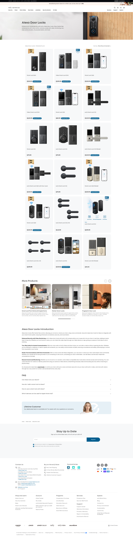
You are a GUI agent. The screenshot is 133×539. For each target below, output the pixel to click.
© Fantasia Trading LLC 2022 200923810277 (26, 532)
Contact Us (100, 503)
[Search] (114, 7)
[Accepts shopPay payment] (104, 471)
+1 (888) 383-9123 (22, 479)
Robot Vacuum (19, 498)
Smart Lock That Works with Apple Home (34, 311)
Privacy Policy (59, 444)
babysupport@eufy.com (28, 483)
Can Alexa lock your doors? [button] (30, 379)
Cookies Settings (93, 532)
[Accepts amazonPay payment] (101, 469)
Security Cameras (20, 500)
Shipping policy (49, 532)
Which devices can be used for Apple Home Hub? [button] (37, 393)
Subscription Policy (30, 534)
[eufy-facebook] (102, 465)
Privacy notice (68, 532)
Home (23, 421)
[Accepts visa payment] (111, 471)
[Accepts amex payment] (104, 469)
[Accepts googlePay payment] (114, 469)
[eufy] (22, 1)
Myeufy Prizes (39, 509)
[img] (98, 469)
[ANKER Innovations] (119, 1)
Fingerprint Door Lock (89, 311)
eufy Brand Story (101, 498)
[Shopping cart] (117, 7)
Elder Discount (60, 505)
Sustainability (101, 508)
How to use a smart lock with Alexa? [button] (33, 389)
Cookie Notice (19, 534)
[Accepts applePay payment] (108, 469)
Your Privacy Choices (79, 532)
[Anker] (10, 1)
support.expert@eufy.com (28, 484)
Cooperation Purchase (62, 498)
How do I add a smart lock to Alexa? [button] (33, 384)
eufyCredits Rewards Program (44, 503)
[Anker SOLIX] (16, 1)
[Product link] (39, 61)
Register (93, 439)
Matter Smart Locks (58, 311)
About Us (41, 532)
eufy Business (60, 500)
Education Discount (61, 503)
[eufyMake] (27, 1)
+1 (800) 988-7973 (22, 470)
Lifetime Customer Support (53, 475)
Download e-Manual (82, 516)
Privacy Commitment (103, 505)
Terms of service (103, 532)
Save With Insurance (62, 510)
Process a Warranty (82, 511)
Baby (16, 503)
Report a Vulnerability (83, 514)
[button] (104, 46)
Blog (98, 500)
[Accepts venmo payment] (108, 471)
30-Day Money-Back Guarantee (55, 470)
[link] (66, 408)
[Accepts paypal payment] (101, 471)
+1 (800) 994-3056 (22, 476)
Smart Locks (28, 421)
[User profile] (121, 7)
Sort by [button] (95, 46)
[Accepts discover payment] (111, 469)
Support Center (81, 506)
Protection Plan (81, 498)
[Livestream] (124, 7)
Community (100, 510)
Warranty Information (83, 509)
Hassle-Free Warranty (52, 472)
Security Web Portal (82, 500)
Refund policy (58, 532)
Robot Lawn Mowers (21, 505)
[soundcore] (34, 1)
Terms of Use (51, 444)
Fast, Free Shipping (51, 467)
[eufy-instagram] (98, 465)
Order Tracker (39, 498)
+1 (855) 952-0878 (22, 473)
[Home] (14, 7)
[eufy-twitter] (106, 465)
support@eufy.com (34, 481)
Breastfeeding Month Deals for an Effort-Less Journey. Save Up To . (66, 3)
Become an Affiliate (61, 508)
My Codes (38, 500)
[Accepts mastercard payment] (98, 471)
